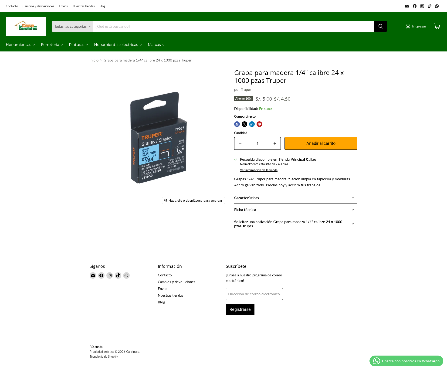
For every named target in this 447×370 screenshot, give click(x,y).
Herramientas (19, 44)
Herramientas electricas (116, 44)
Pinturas (77, 44)
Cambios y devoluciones (38, 6)
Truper (246, 89)
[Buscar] (380, 26)
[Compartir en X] (244, 124)
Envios (63, 6)
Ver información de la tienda (259, 170)
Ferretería (50, 44)
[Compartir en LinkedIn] (252, 124)
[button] (417, 26)
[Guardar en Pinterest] (259, 124)
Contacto (12, 6)
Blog (102, 6)
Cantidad (240, 133)
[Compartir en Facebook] (237, 124)
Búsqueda (96, 347)
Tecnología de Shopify (104, 356)
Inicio (94, 60)
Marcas (155, 44)
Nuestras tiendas (83, 6)
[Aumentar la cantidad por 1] (275, 143)
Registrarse (240, 309)
